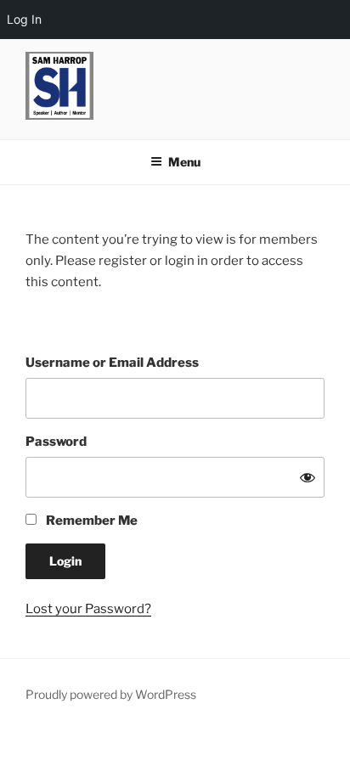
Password (56, 441)
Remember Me (90, 520)
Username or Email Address (112, 362)
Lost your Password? (88, 609)
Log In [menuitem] (24, 19)
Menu (184, 162)
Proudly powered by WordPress (110, 694)
